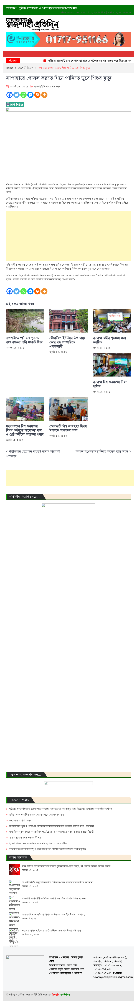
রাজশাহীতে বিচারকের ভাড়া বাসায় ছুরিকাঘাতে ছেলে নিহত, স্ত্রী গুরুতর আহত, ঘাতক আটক (66, 866)
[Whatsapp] (23, 95)
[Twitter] (16, 95)
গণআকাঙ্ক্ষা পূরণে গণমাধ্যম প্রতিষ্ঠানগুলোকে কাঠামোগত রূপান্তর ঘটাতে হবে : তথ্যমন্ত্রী (51, 826)
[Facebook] (9, 95)
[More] (44, 95)
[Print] (37, 95)
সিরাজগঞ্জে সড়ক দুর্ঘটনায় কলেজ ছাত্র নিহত (102, 451)
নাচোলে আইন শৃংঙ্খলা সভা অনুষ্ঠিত (109, 340)
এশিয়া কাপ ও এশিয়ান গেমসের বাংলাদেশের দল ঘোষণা (36, 814)
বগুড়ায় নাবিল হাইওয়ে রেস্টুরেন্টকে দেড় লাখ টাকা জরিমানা (51, 930)
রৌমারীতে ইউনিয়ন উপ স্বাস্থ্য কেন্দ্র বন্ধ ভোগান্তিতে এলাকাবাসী (67, 342)
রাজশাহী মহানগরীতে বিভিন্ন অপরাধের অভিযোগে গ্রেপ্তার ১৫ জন (54, 898)
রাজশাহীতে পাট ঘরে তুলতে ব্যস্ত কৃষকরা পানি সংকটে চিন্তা (24, 340)
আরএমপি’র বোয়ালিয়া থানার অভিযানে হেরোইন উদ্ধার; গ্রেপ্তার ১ (53, 914)
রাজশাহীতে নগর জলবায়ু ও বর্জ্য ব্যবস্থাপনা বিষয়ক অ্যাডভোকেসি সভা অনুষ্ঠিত (47, 849)
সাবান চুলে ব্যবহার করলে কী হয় (25, 837)
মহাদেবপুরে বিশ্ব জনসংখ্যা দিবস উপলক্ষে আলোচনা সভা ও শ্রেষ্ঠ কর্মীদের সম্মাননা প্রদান (25, 430)
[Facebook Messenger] (30, 95)
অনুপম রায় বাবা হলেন (20, 820)
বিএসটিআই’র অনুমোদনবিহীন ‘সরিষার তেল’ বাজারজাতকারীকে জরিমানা (57, 882)
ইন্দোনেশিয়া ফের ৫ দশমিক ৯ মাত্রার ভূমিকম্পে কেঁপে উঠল (38, 843)
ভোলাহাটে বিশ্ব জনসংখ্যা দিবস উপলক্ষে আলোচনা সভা (68, 428)
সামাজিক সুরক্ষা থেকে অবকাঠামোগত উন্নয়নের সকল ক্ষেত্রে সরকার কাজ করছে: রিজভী (51, 831)
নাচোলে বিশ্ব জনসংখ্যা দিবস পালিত (110, 384)
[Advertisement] (68, 236)
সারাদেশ (56, 86)
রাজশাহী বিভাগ (42, 86)
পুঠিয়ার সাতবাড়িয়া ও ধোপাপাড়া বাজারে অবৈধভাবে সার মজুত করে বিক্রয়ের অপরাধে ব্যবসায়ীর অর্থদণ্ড (60, 809)
